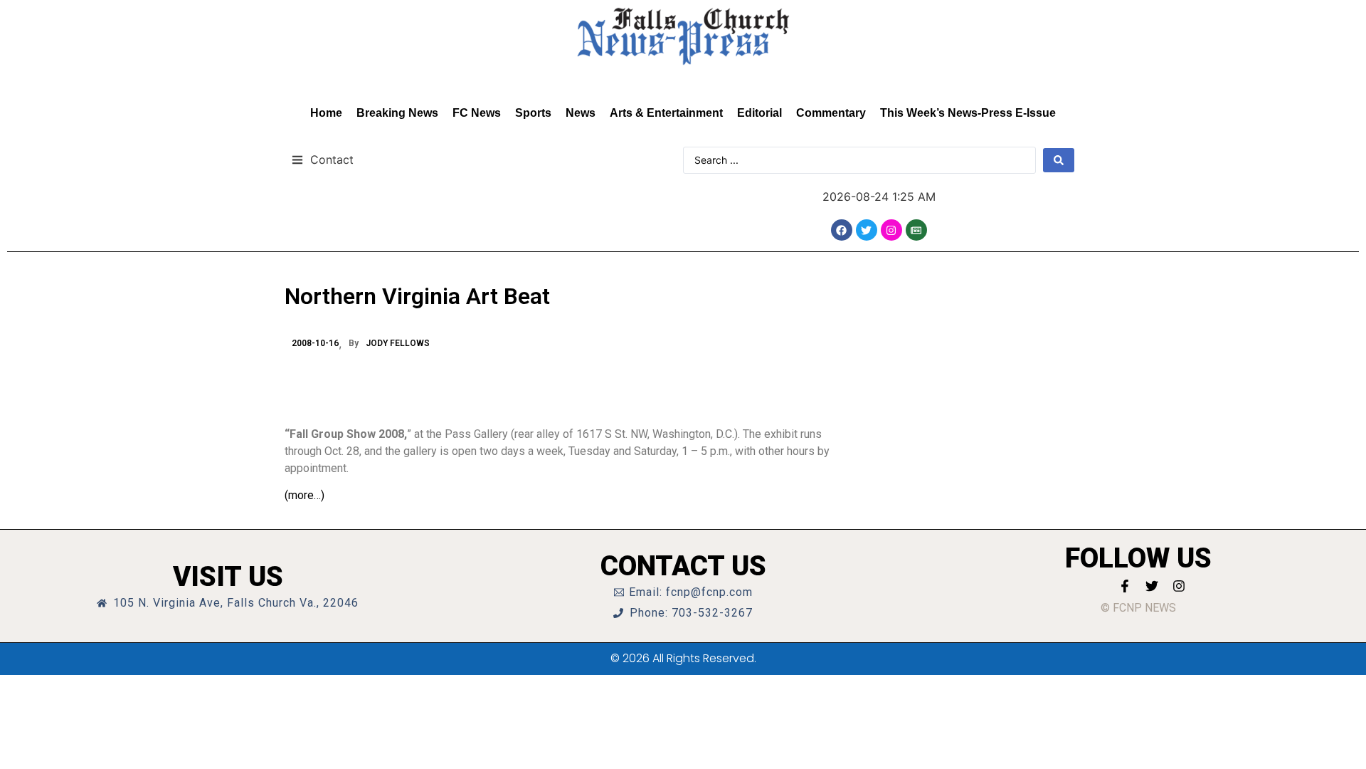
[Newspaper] (916, 230)
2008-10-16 (315, 343)
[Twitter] (866, 230)
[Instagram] (891, 230)
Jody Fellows (398, 343)
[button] (323, 159)
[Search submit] (1058, 160)
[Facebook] (841, 230)
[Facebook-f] (1124, 586)
